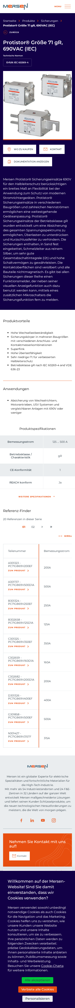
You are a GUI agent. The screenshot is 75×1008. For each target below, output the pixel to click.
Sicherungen (49, 20)
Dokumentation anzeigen (31, 161)
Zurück (14, 32)
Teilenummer (17, 551)
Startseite (9, 20)
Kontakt (56, 149)
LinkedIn (32, 820)
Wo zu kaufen (23, 149)
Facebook (21, 820)
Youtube (43, 820)
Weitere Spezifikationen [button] (34, 496)
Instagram (54, 820)
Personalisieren (37, 998)
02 (33, 527)
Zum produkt (16, 570)
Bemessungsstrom (57, 551)
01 (24, 527)
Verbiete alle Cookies (37, 989)
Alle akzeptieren (37, 980)
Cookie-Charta (52, 966)
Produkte (28, 20)
